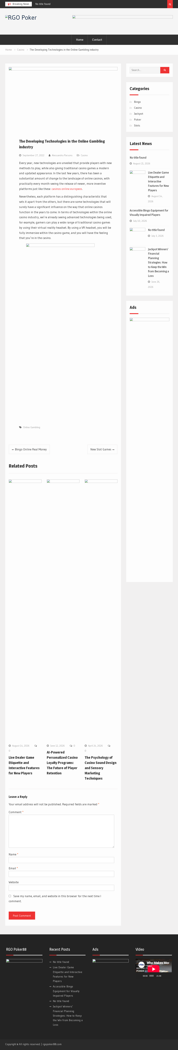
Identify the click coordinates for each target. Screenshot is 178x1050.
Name (13, 854)
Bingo (137, 101)
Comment (16, 812)
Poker (137, 119)
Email (13, 868)
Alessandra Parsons (62, 155)
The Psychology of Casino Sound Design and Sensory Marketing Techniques (100, 767)
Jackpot (138, 113)
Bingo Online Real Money (31, 449)
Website (14, 882)
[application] (154, 969)
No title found (42, 4)
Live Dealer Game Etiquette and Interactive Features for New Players (158, 181)
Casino (84, 155)
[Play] (140, 975)
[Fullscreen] (168, 975)
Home (79, 39)
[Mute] (164, 975)
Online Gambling (31, 427)
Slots (137, 125)
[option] (67, 4)
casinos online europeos (67, 189)
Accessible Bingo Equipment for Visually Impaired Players (66, 991)
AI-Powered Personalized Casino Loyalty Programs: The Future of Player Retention (62, 762)
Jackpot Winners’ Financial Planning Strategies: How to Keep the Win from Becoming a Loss (158, 262)
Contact (97, 39)
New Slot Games (100, 449)
